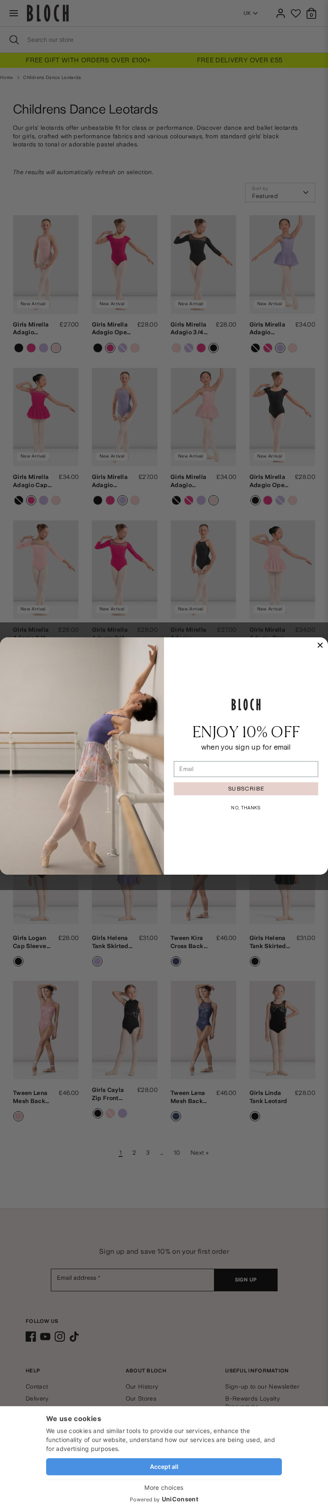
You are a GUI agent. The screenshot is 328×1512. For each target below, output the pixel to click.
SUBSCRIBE (246, 788)
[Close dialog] (320, 645)
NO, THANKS (246, 807)
